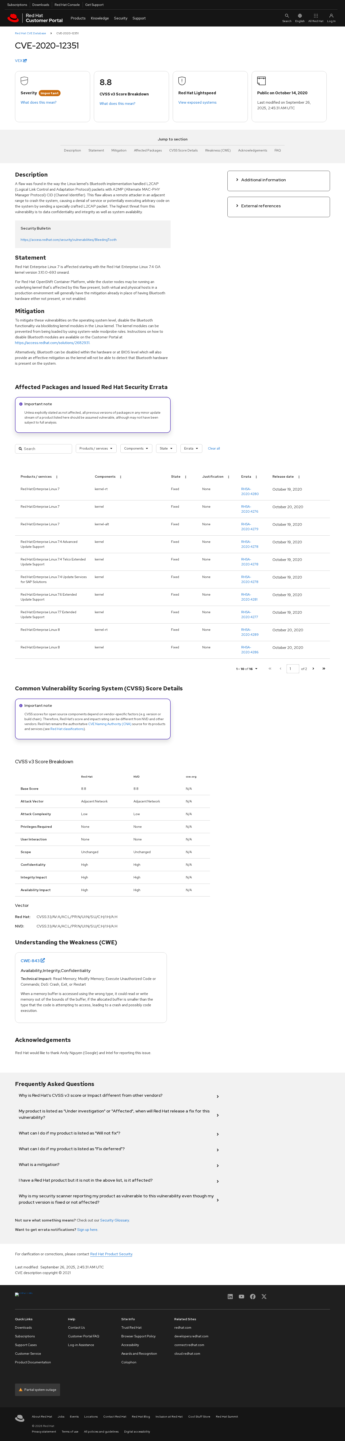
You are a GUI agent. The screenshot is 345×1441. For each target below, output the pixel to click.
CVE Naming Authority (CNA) (109, 724)
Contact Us (76, 1327)
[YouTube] (241, 1298)
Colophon (128, 1362)
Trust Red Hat (131, 1327)
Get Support (94, 5)
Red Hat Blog (141, 1416)
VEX (19, 60)
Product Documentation (33, 1362)
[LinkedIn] (230, 1298)
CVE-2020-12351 (67, 33)
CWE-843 (30, 960)
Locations (91, 1416)
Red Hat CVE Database (30, 33)
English (300, 21)
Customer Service (28, 1353)
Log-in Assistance (81, 1345)
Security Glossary (114, 1220)
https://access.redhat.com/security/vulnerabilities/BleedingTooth (69, 240)
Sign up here (87, 1229)
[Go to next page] (313, 668)
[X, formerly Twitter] (264, 1298)
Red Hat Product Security (111, 1254)
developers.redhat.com (191, 1336)
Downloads (40, 5)
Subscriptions (17, 5)
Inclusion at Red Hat (169, 1416)
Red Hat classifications (67, 729)
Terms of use (70, 1431)
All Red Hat (315, 21)
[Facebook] (253, 1298)
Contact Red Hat (114, 1416)
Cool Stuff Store (199, 1416)
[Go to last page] (323, 668)
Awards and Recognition (139, 1353)
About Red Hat (42, 1416)
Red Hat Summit (227, 1416)
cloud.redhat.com (187, 1353)
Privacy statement (44, 1431)
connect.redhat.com (189, 1345)
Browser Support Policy (138, 1336)
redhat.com (182, 1327)
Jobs (61, 1416)
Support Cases (26, 1345)
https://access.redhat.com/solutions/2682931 (52, 342)
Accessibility (130, 1345)
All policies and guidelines (101, 1431)
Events (74, 1416)
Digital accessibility (137, 1431)
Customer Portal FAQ (83, 1336)
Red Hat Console (67, 5)
